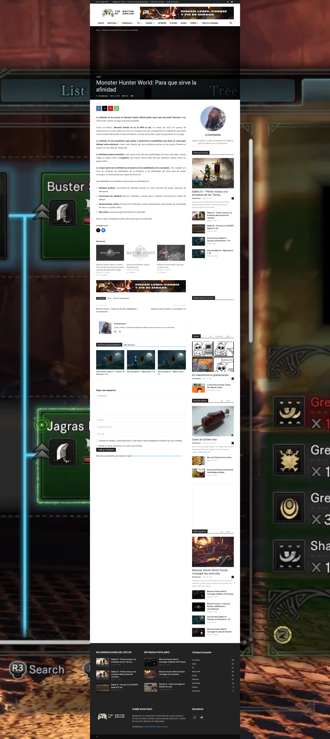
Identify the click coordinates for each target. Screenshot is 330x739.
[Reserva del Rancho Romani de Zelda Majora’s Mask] (198, 473)
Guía (109, 298)
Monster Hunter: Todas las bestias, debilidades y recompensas (117, 310)
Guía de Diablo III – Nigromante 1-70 (141, 372)
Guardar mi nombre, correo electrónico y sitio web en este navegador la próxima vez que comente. (140, 441)
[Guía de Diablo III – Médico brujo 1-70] (172, 360)
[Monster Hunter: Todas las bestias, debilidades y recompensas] (198, 606)
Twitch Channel (210, 23)
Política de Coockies (157, 2)
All (211, 336)
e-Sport (173, 23)
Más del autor (129, 345)
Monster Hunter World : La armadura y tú (168, 309)
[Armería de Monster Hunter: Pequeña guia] (140, 253)
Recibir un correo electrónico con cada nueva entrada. (120, 446)
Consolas (127, 23)
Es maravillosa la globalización (210, 375)
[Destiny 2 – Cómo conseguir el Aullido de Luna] (150, 687)
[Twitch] (116, 331)
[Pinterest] (110, 108)
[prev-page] (97, 379)
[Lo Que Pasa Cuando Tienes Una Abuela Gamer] (198, 388)
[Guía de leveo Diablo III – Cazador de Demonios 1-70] (110, 360)
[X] (228, 2)
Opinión (162, 23)
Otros (193, 23)
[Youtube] (232, 2)
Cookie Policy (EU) (172, 2)
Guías (184, 23)
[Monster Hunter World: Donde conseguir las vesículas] (213, 552)
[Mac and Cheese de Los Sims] (198, 460)
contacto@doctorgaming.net (156, 726)
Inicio (101, 23)
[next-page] (102, 379)
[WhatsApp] (116, 108)
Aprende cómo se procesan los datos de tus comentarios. (157, 456)
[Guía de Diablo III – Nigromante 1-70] (141, 360)
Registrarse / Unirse (119, 2)
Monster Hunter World (121, 298)
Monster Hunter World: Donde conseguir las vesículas (210, 572)
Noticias (112, 23)
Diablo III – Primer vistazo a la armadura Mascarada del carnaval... (219, 215)
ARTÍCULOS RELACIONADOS (109, 345)
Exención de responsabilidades (137, 2)
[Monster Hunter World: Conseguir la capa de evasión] (198, 632)
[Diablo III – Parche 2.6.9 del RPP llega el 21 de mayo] (198, 228)
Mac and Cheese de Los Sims (219, 457)
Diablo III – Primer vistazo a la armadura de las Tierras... (210, 193)
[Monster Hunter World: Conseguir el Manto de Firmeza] (198, 594)
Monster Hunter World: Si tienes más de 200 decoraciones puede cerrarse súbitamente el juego (110, 267)
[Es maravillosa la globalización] (213, 357)
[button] (231, 23)
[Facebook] (98, 108)
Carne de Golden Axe (204, 439)
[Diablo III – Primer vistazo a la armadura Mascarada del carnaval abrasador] (198, 215)
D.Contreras (103, 96)
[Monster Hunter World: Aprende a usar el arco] (171, 253)
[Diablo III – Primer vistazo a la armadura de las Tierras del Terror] (213, 173)
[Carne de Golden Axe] (213, 421)
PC (139, 23)
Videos (149, 23)
